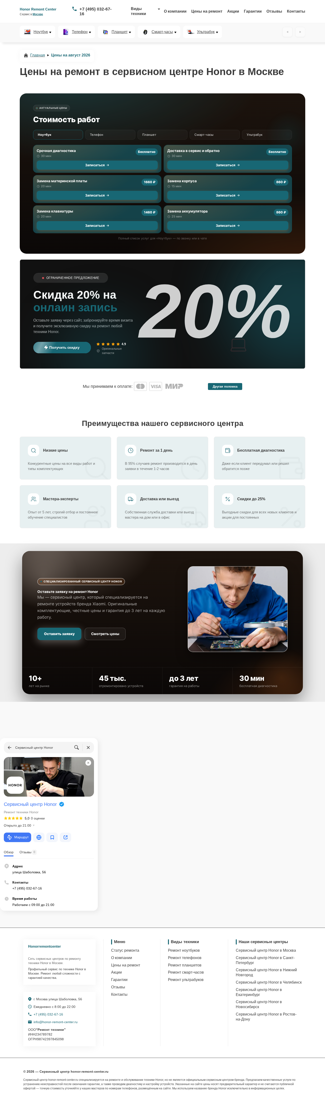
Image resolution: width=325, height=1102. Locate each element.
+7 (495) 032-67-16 (95, 11)
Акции (233, 11)
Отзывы (274, 11)
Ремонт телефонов (185, 958)
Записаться (95, 165)
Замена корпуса (182, 181)
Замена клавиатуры (55, 211)
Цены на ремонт (206, 11)
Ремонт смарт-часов (186, 972)
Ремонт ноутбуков (184, 950)
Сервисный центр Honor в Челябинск (269, 982)
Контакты (296, 11)
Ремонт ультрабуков (186, 980)
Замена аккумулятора (187, 211)
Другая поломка (225, 386)
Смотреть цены (105, 634)
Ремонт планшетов (185, 965)
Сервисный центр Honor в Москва (266, 950)
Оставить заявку (59, 634)
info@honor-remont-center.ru (56, 1022)
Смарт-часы (162, 32)
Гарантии (253, 11)
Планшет (120, 32)
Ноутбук (41, 32)
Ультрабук (206, 32)
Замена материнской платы (62, 181)
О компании (175, 11)
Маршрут (21, 837)
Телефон (80, 32)
